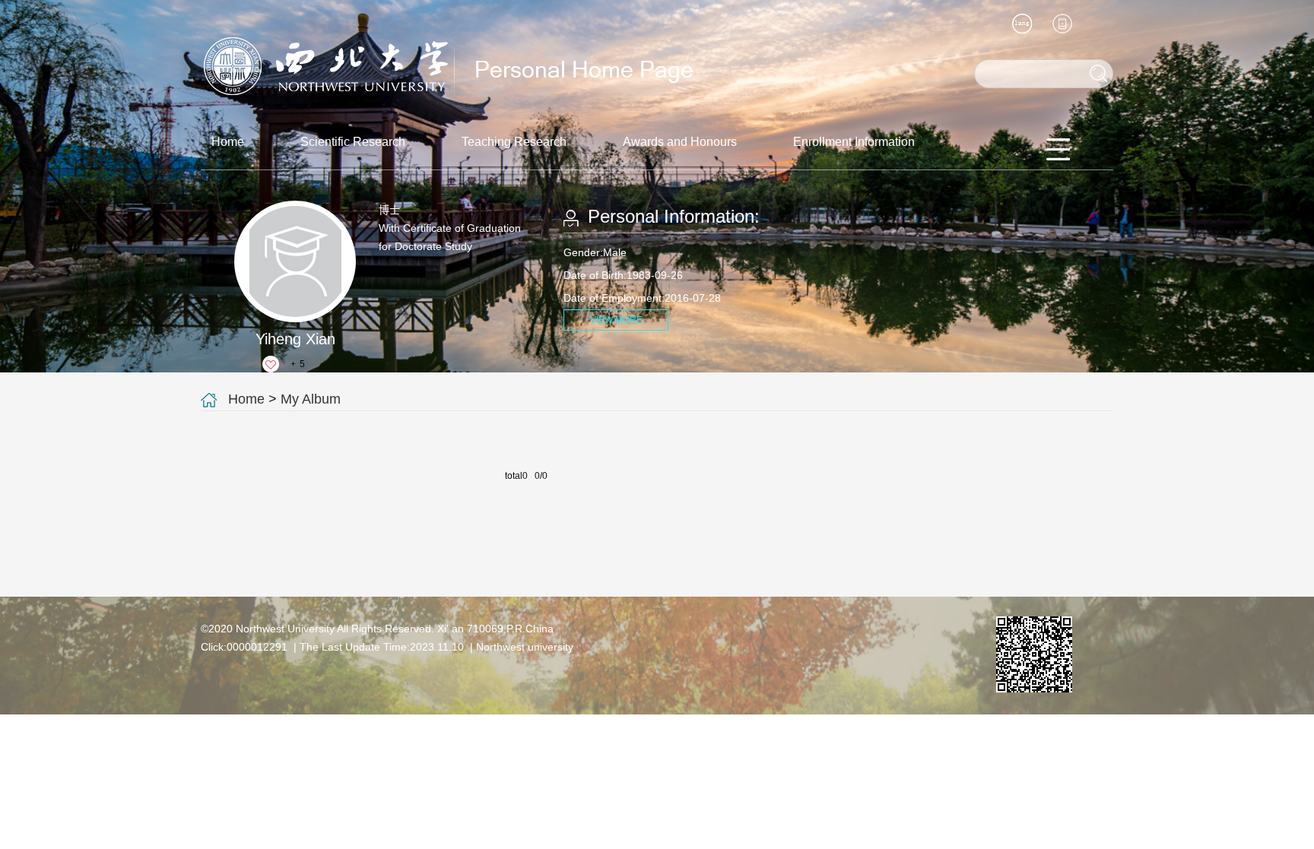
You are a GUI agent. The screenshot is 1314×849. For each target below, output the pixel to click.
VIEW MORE (616, 320)
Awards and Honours (680, 141)
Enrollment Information (854, 141)
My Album (311, 399)
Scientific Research (352, 141)
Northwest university (524, 647)
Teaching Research (514, 141)
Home (227, 141)
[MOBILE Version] (1062, 23)
